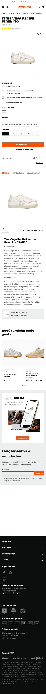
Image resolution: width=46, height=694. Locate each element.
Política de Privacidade (12, 481)
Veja (18, 13)
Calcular (39, 163)
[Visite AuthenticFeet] (20, 658)
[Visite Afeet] (5, 659)
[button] (6, 7)
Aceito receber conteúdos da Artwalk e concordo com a (23, 479)
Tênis (3, 13)
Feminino (11, 13)
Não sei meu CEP (39, 158)
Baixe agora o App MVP (14, 102)
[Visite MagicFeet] (37, 659)
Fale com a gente (10, 629)
